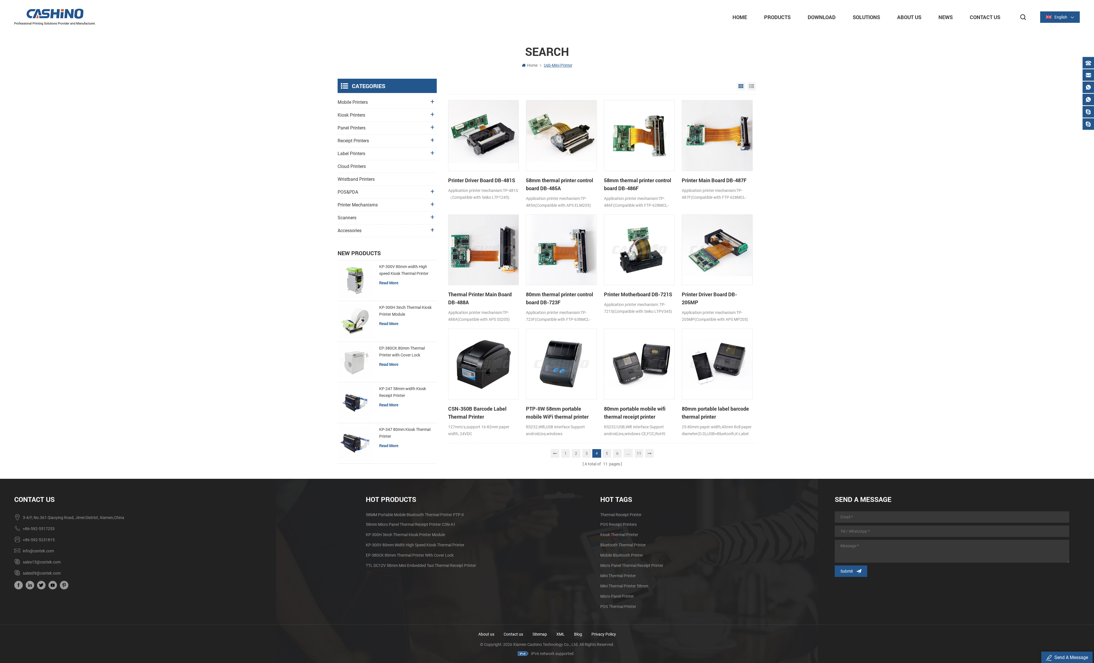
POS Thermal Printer (618, 606)
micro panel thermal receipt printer (631, 565)
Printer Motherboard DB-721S (638, 294)
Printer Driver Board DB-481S (481, 180)
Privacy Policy (603, 634)
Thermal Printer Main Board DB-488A (480, 298)
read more (388, 282)
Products (777, 17)
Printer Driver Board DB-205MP (709, 298)
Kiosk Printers (351, 115)
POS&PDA (348, 192)
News (945, 17)
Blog (578, 634)
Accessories (350, 230)
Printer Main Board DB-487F (714, 180)
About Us (909, 17)
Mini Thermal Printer (618, 575)
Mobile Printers (353, 102)
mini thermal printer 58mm (624, 586)
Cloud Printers (352, 166)
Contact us (513, 634)
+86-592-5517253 (39, 528)
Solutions (866, 17)
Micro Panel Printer (617, 596)
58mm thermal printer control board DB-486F (637, 184)
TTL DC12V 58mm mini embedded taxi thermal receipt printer (421, 565)
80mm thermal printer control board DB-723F (559, 298)
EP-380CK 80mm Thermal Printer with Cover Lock (402, 351)
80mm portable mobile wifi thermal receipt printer (635, 412)
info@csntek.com (38, 551)
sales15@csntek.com (42, 562)
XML (560, 634)
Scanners (347, 217)
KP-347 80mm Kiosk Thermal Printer (404, 433)
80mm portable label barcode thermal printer (715, 412)
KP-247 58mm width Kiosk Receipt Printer (402, 392)
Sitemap (539, 634)
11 (639, 453)
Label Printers (351, 153)
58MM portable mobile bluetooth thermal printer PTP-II (415, 514)
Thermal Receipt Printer (621, 514)
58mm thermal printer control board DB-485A (559, 184)
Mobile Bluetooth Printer (621, 555)
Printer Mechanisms (358, 205)
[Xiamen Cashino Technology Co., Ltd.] (55, 17)
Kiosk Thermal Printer (619, 534)
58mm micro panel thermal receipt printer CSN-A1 (411, 524)
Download (822, 17)
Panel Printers (352, 128)
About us (486, 634)
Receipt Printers (353, 140)
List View (751, 86)
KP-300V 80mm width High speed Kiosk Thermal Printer (403, 270)
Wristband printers (356, 179)
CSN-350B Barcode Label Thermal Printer (477, 412)
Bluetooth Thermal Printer (623, 545)
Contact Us (985, 17)
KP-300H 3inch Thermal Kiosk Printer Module (405, 311)
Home (739, 17)
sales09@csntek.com (42, 573)
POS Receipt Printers (618, 524)
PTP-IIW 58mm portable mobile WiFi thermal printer (557, 412)
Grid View (741, 86)
